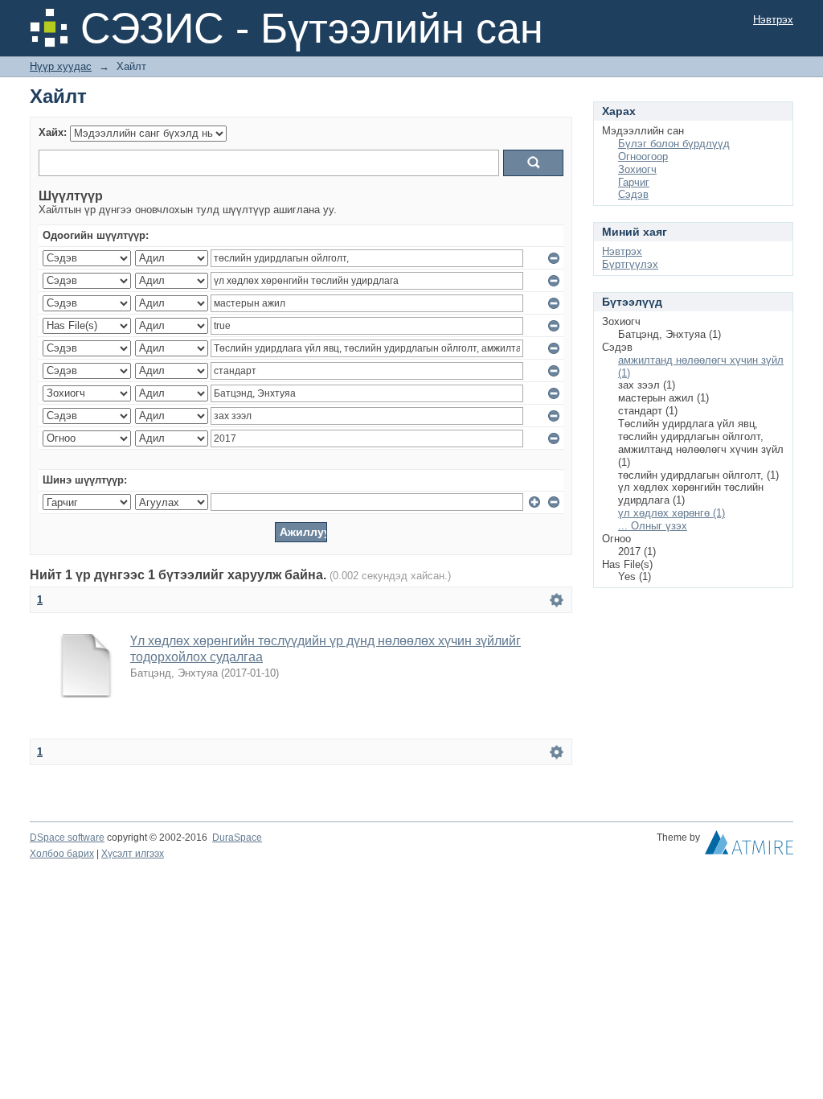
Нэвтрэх (773, 20)
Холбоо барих (62, 853)
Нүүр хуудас (61, 66)
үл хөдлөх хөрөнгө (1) (671, 513)
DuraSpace (237, 837)
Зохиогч (637, 169)
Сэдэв (633, 194)
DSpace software (67, 837)
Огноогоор (643, 156)
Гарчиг (633, 182)
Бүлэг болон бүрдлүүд (674, 144)
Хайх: (53, 132)
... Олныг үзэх (652, 526)
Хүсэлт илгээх (132, 853)
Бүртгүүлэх (630, 264)
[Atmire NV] (749, 846)
